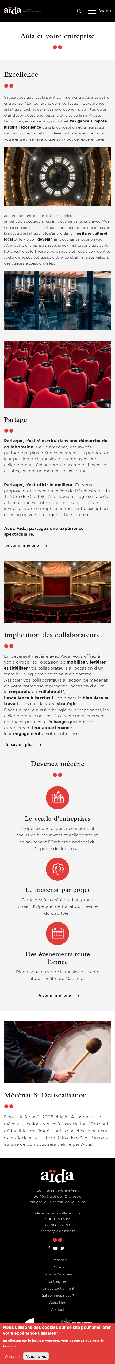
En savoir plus (19, 744)
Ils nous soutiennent (57, 1288)
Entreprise (57, 1281)
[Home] (22, 11)
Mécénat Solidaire (57, 1274)
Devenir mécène (22, 545)
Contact (57, 1309)
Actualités (57, 1302)
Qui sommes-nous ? (57, 1295)
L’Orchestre (57, 1260)
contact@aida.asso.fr (57, 1231)
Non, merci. (36, 1356)
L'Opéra (57, 1267)
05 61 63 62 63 (57, 1225)
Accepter (12, 1356)
